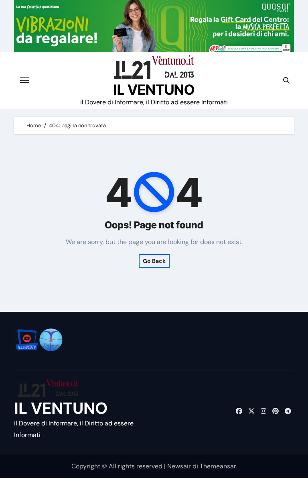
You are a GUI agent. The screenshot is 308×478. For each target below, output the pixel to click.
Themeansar (218, 466)
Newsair (179, 466)
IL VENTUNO (154, 89)
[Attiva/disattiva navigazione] (24, 80)
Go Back (154, 260)
